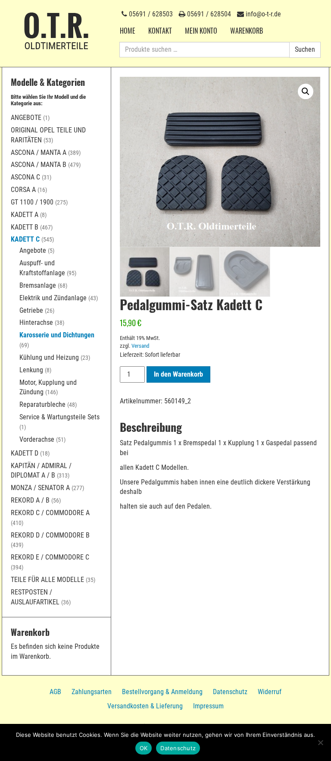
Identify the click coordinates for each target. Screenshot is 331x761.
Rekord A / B (30, 500)
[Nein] (320, 742)
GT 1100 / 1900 (32, 202)
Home (127, 30)
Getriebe (31, 310)
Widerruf (269, 692)
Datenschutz (230, 692)
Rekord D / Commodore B (50, 535)
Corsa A (23, 190)
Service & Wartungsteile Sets (59, 417)
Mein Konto (201, 30)
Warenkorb (246, 30)
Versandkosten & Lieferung (145, 706)
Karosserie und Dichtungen (56, 335)
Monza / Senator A (40, 488)
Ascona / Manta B (38, 164)
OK (144, 748)
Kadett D (24, 453)
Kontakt (160, 30)
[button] (305, 91)
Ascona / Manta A (38, 152)
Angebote (26, 117)
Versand (140, 346)
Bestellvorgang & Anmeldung (162, 692)
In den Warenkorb (178, 374)
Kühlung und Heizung (49, 357)
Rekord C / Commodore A (50, 513)
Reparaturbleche (42, 404)
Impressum (208, 706)
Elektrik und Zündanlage (53, 298)
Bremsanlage (37, 285)
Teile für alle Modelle (47, 579)
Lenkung (31, 370)
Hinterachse (36, 322)
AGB (55, 692)
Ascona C (25, 177)
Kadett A (24, 215)
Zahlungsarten (92, 692)
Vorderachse (36, 439)
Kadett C (25, 239)
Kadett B (24, 227)
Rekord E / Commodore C (50, 557)
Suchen (305, 49)
